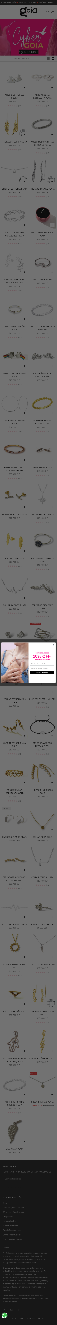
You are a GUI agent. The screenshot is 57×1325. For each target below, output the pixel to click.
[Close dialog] (54, 644)
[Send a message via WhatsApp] (4, 1315)
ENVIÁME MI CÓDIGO (42, 672)
